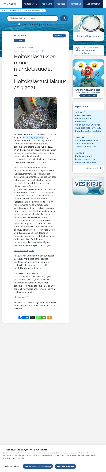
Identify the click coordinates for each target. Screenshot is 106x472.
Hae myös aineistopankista (34, 24)
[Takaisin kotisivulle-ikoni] (20, 4)
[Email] (43, 317)
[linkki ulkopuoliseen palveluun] (88, 78)
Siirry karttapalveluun (88, 36)
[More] (49, 317)
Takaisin (21, 35)
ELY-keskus (40, 51)
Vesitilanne (46, 4)
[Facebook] (21, 317)
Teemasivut (75, 4)
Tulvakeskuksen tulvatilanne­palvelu (90, 50)
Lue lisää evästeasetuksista (14, 458)
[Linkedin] (26, 317)
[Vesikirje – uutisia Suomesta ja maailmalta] (88, 186)
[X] (32, 317)
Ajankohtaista (93, 4)
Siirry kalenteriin (94, 168)
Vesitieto (60, 4)
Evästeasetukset (12, 466)
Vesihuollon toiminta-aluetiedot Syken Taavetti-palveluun (86, 143)
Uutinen (20, 40)
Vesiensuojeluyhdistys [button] (33, 137)
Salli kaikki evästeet (65, 466)
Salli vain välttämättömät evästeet (38, 466)
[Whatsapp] (38, 317)
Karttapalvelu (30, 4)
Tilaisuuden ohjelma (24, 250)
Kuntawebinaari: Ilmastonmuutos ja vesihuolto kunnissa (85, 159)
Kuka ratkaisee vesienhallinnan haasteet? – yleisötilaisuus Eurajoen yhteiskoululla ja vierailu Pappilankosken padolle (88, 123)
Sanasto (59, 36)
